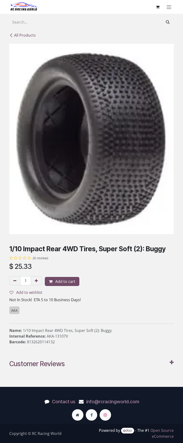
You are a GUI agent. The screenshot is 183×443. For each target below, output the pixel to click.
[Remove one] (14, 280)
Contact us (63, 401)
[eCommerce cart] (157, 7)
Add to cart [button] (64, 281)
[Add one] (36, 280)
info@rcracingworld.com (112, 401)
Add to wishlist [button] (28, 292)
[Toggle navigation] (169, 7)
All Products (25, 35)
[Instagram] (105, 415)
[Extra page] (77, 415)
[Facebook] (91, 415)
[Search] (168, 22)
